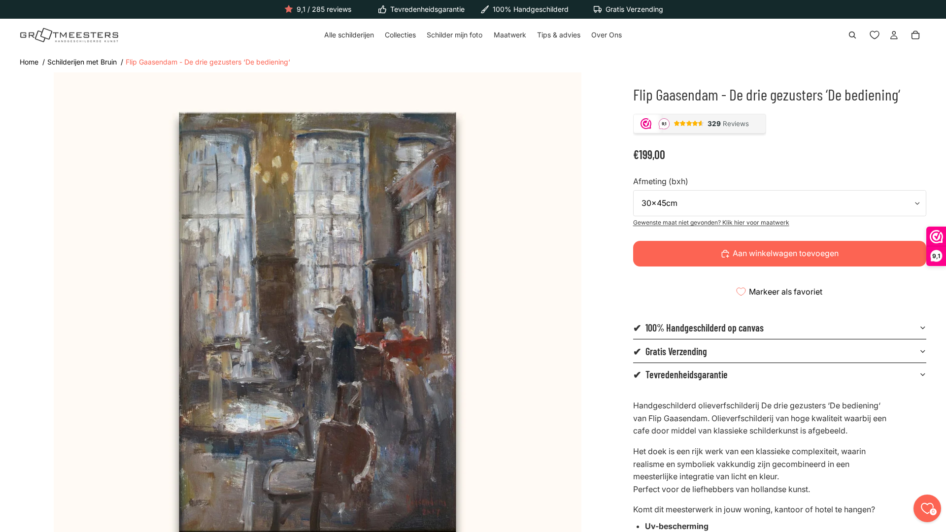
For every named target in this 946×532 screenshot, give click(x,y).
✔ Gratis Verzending (670, 351)
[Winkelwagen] (915, 35)
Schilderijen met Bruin (82, 62)
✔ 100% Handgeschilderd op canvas (698, 327)
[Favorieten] (874, 35)
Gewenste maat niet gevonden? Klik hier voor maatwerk (711, 222)
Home (29, 62)
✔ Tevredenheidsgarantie (680, 374)
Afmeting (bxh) (660, 181)
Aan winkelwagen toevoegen (786, 253)
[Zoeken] (852, 35)
